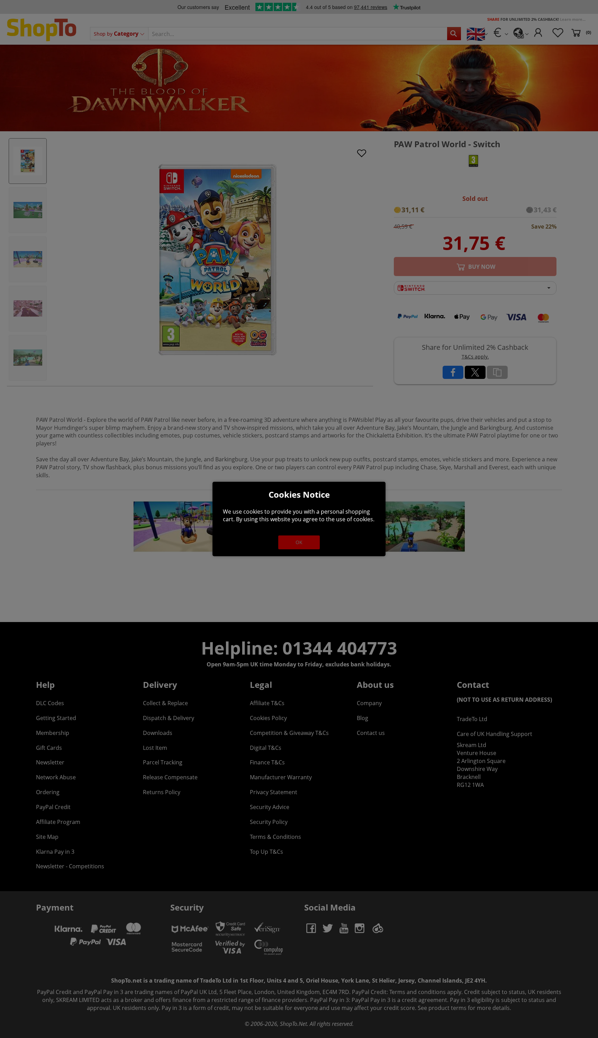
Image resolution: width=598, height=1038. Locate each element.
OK (299, 542)
